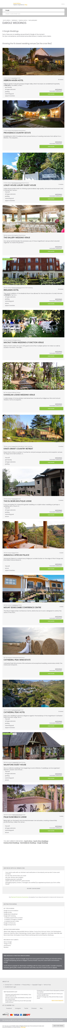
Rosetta (44, 935)
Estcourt (43, 931)
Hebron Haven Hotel (13, 80)
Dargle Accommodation (11, 910)
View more (51, 94)
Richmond (39, 935)
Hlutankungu (23, 933)
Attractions (7, 945)
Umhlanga (15, 605)
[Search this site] (50, 4)
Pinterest (34, 1008)
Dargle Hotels (8, 912)
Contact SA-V (9, 985)
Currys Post (37, 931)
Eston (48, 931)
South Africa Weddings (40, 841)
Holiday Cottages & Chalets (14, 919)
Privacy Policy (26, 985)
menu (60, 4)
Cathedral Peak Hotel (14, 712)
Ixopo (13, 446)
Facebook (9, 1008)
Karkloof (38, 933)
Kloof (13, 553)
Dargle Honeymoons (10, 925)
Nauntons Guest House (15, 764)
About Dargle (8, 942)
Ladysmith (15, 762)
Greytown (7, 933)
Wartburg (50, 935)
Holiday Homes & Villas (12, 921)
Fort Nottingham (56, 931)
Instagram (18, 1008)
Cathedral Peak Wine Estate (17, 659)
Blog (41, 1008)
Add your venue (58, 1025)
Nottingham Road (17, 183)
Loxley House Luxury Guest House (20, 185)
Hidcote (12, 933)
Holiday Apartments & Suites (14, 918)
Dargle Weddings (42, 843)
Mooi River (10, 935)
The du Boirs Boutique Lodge (17, 501)
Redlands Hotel (11, 290)
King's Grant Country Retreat (18, 448)
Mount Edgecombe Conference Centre (22, 607)
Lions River (14, 78)
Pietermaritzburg (16, 288)
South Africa (6, 20)
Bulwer (32, 931)
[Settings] (56, 4)
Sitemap (23, 1027)
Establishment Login (10, 987)
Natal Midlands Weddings (28, 843)
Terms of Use (47, 985)
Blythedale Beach (17, 815)
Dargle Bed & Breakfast (10, 914)
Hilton (17, 933)
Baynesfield (20, 931)
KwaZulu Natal (23, 20)
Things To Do (8, 943)
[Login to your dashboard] (53, 4)
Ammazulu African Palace (16, 555)
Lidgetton (44, 933)
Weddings (14, 20)
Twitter (26, 1008)
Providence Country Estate (17, 132)
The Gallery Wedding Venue (17, 237)
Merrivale (56, 933)
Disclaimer (17, 985)
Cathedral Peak (16, 710)
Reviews (6, 947)
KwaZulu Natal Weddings (11, 843)
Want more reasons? (57, 1000)
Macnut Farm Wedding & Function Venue (24, 342)
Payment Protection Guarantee (19, 897)
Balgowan (14, 931)
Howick (29, 933)
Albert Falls (7, 931)
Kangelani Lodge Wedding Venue (19, 394)
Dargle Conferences (10, 923)
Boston (27, 931)
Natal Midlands (33, 20)
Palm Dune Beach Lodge (15, 817)
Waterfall (14, 499)
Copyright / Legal (36, 985)
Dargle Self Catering (10, 916)
